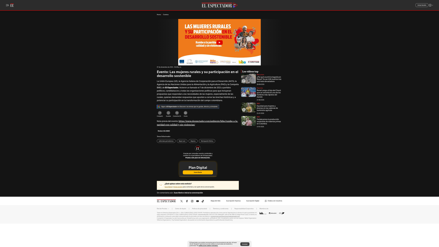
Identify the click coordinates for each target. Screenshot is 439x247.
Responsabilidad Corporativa (244, 208)
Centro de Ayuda (180, 208)
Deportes (260, 88)
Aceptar (245, 244)
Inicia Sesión (422, 5)
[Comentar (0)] (177, 113)
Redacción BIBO (164, 131)
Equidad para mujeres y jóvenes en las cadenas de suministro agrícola (267, 108)
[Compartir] (160, 113)
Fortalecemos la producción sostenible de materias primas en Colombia (269, 121)
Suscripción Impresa (233, 201)
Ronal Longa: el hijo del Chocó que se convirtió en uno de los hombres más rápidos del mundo (269, 93)
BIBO (258, 104)
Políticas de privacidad (199, 208)
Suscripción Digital (252, 201)
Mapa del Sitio (215, 201)
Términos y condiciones (220, 208)
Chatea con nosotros (275, 201)
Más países (260, 75)
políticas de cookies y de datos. (208, 245)
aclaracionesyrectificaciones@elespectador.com (225, 216)
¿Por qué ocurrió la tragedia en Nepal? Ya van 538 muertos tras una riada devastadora (269, 79)
